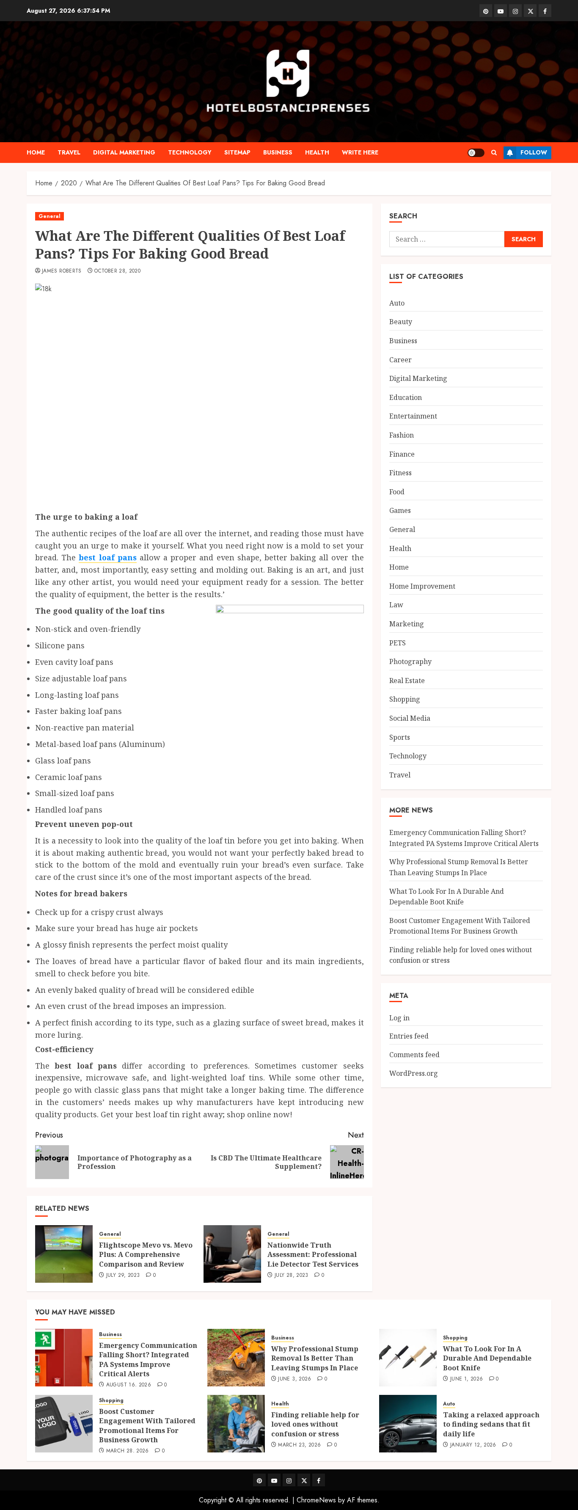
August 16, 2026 (128, 1385)
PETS (397, 642)
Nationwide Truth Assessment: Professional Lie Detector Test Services (312, 1254)
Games (400, 510)
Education (405, 397)
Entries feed (409, 1036)
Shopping (404, 699)
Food (397, 491)
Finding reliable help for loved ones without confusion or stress (315, 1424)
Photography (410, 661)
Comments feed (414, 1054)
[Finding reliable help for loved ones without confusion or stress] (236, 1423)
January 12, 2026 (473, 1445)
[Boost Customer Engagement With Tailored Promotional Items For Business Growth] (64, 1423)
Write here (360, 152)
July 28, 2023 (291, 1275)
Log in (399, 1017)
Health (317, 152)
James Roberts (62, 271)
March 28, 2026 (127, 1451)
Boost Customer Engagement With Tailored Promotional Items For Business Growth (147, 1425)
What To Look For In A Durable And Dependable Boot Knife (446, 896)
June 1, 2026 (466, 1379)
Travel (69, 152)
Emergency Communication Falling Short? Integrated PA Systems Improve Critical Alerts (148, 1359)
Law (396, 604)
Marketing (406, 623)
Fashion (401, 434)
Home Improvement (422, 585)
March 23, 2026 (299, 1445)
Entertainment (413, 416)
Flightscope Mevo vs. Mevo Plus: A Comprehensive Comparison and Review (146, 1254)
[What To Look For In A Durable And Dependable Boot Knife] (408, 1357)
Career (400, 359)
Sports (399, 736)
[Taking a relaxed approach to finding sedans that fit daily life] (408, 1423)
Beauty (400, 321)
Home (36, 152)
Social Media (409, 717)
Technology (190, 152)
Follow (533, 152)
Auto (397, 302)
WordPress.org (413, 1072)
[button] (494, 152)
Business (277, 152)
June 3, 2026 (294, 1379)
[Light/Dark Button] (476, 153)
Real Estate (407, 680)
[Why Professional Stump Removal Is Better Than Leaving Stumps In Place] (236, 1357)
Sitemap (237, 152)
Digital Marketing (124, 152)
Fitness (400, 472)
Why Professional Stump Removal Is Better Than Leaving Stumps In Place (314, 1358)
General (50, 216)
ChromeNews (316, 1500)
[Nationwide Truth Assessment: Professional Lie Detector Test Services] (232, 1254)
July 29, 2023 (123, 1275)
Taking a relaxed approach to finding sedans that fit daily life (491, 1424)
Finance (402, 453)
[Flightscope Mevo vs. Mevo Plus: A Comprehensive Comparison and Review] (64, 1254)
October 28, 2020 (117, 271)
